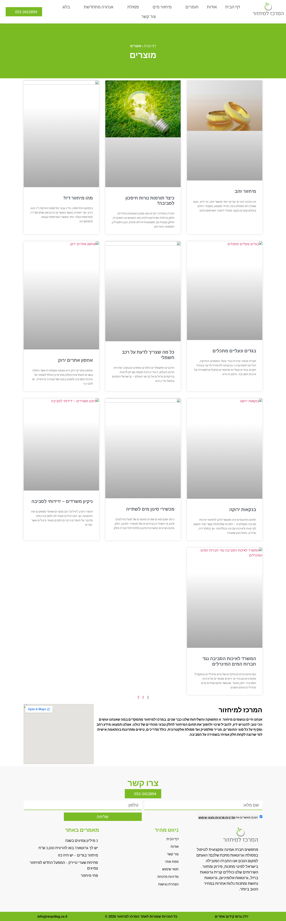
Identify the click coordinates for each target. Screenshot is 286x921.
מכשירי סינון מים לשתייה (150, 509)
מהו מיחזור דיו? (78, 198)
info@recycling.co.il (52, 916)
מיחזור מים (162, 7)
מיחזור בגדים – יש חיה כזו (78, 855)
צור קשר (148, 16)
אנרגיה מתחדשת (98, 7)
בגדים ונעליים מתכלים (234, 350)
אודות (212, 7)
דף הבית (232, 7)
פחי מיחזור (89, 875)
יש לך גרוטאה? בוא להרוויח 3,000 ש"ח (68, 847)
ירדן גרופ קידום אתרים (232, 916)
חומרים (192, 7)
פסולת (133, 7)
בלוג (66, 7)
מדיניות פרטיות (225, 817)
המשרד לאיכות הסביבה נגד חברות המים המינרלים (229, 661)
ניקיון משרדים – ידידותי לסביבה (62, 501)
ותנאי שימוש (206, 817)
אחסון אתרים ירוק (75, 360)
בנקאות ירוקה (242, 509)
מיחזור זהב (245, 191)
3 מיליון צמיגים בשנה (81, 840)
